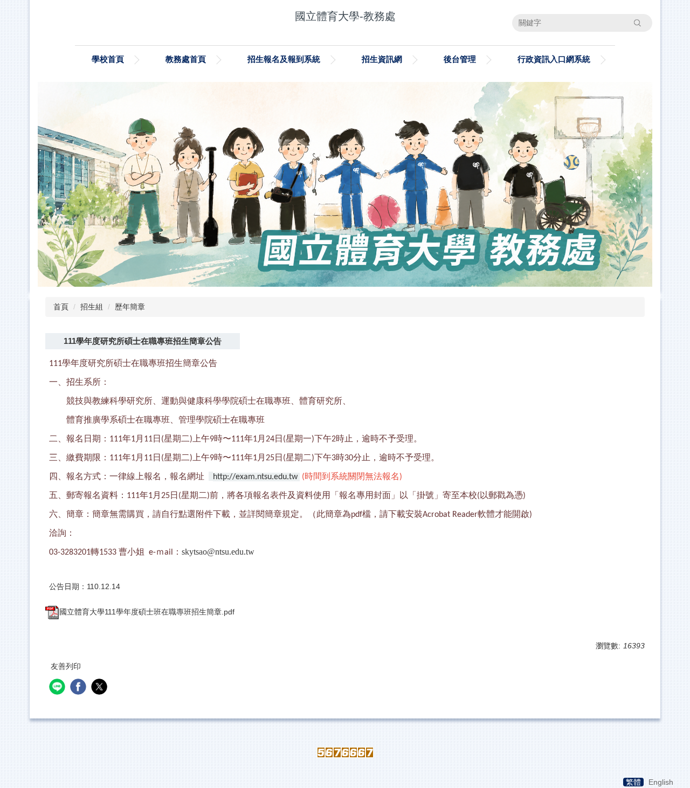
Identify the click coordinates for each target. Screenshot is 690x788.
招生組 (91, 306)
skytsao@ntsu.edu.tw (218, 551)
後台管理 (460, 59)
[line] (58, 688)
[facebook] (79, 688)
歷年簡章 (130, 306)
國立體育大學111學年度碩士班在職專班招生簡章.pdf (146, 611)
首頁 (60, 306)
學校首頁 (108, 59)
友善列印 (66, 666)
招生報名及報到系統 (283, 59)
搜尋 (637, 22)
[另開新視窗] (345, 184)
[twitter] (100, 688)
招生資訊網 (382, 59)
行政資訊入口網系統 (554, 59)
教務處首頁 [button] (185, 59)
